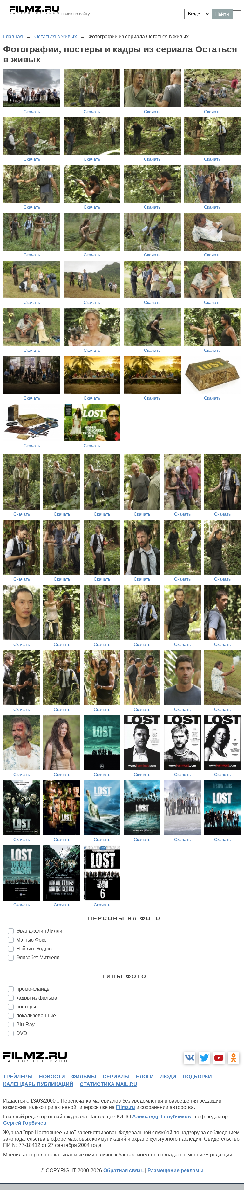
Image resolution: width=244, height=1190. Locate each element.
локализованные (36, 1015)
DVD (21, 1033)
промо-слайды (33, 989)
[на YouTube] (219, 1058)
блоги (145, 1076)
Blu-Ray (25, 1024)
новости (52, 1076)
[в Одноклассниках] (233, 1058)
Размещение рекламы (175, 1170)
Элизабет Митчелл (37, 957)
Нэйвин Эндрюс (35, 948)
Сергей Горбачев (24, 1123)
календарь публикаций (38, 1084)
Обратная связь (123, 1170)
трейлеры (18, 1076)
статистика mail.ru (108, 1084)
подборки (197, 1076)
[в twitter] (204, 1058)
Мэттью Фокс (31, 939)
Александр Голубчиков (161, 1116)
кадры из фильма (36, 997)
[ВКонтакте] (189, 1058)
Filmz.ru (125, 1107)
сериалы (116, 1076)
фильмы (83, 1076)
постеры (26, 1006)
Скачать (32, 111)
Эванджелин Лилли (39, 931)
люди (168, 1076)
